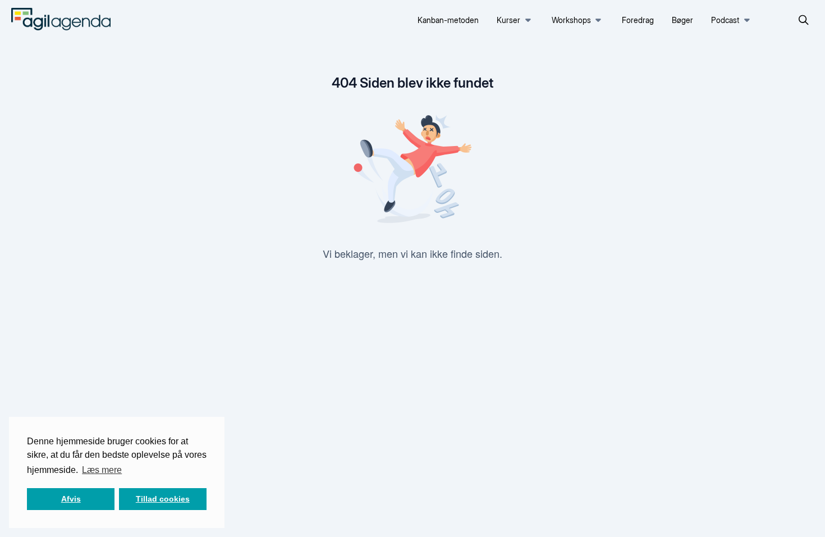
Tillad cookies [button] (163, 498)
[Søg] (803, 20)
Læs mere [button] (102, 470)
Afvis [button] (71, 498)
